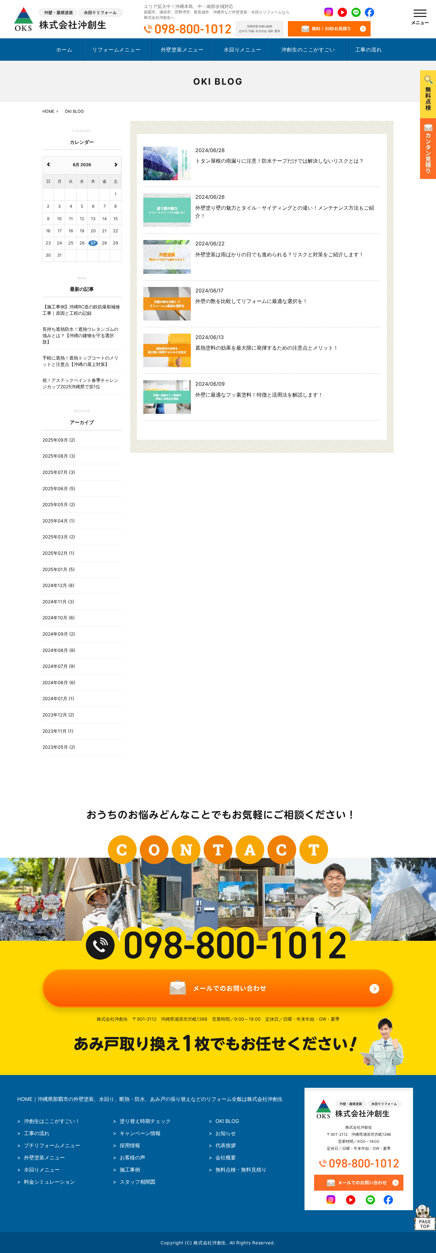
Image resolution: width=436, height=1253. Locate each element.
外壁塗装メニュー (182, 49)
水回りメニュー (242, 49)
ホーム (64, 49)
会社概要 (225, 1157)
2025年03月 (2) (58, 536)
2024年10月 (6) (58, 617)
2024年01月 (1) (58, 698)
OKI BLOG (227, 1121)
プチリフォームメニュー (52, 1145)
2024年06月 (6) (58, 682)
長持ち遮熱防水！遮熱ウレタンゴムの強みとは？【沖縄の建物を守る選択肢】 (80, 335)
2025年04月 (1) (58, 520)
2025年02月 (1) (58, 553)
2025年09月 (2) (58, 440)
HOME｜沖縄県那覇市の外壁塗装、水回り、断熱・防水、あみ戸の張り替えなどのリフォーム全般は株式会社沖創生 (150, 1099)
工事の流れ (368, 49)
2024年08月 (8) (58, 650)
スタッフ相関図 (137, 1182)
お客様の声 (132, 1157)
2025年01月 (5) (58, 569)
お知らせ (225, 1133)
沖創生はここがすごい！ (52, 1121)
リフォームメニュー (116, 49)
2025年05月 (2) (58, 504)
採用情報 (130, 1145)
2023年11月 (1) (57, 731)
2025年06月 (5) (58, 488)
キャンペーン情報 (140, 1133)
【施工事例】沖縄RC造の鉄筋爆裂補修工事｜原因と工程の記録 (81, 310)
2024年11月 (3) (58, 601)
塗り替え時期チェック (145, 1121)
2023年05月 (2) (58, 747)
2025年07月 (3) (58, 472)
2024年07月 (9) (58, 666)
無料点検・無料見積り (241, 1169)
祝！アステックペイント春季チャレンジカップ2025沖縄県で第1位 (80, 383)
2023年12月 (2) (58, 714)
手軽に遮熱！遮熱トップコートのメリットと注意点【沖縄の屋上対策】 (80, 361)
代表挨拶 (225, 1145)
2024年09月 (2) (58, 634)
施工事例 (130, 1169)
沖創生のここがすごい (308, 49)
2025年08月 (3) (58, 456)
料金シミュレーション (49, 1182)
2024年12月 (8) (58, 585)
